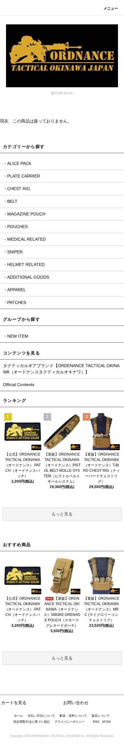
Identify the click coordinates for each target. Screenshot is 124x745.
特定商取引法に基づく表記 (32, 721)
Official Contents (18, 384)
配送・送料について (73, 715)
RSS (96, 721)
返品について (100, 715)
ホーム (18, 715)
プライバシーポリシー (69, 721)
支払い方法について (41, 715)
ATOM (106, 721)
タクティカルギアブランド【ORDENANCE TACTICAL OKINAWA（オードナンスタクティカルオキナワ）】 (61, 368)
